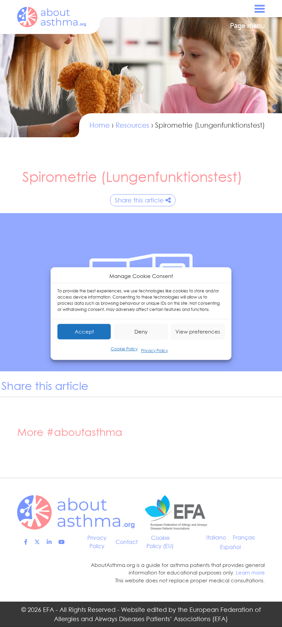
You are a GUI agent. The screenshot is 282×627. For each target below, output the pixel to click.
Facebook (26, 542)
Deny (141, 331)
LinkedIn (49, 542)
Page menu (247, 26)
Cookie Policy (124, 349)
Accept (84, 331)
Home (99, 125)
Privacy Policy (154, 350)
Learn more (250, 572)
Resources (132, 125)
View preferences (197, 331)
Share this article (139, 200)
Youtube (61, 542)
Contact (127, 542)
